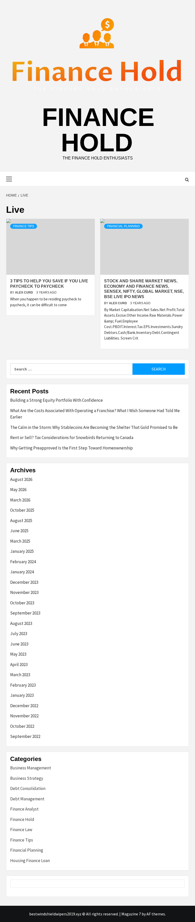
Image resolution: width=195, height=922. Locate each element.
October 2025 (22, 510)
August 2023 (21, 623)
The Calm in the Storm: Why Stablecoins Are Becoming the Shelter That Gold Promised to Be (94, 427)
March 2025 (20, 541)
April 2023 (19, 664)
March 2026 (20, 500)
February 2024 (23, 561)
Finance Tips (23, 226)
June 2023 (19, 644)
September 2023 (25, 613)
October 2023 (22, 603)
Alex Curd (24, 292)
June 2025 (19, 530)
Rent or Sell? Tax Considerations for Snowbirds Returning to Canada (71, 437)
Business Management (30, 768)
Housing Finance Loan (30, 860)
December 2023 (24, 582)
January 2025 (22, 551)
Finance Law (21, 829)
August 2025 (21, 520)
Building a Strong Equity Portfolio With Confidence (56, 400)
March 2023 (20, 674)
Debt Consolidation (27, 788)
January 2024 (22, 572)
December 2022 (24, 705)
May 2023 (18, 654)
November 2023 (24, 592)
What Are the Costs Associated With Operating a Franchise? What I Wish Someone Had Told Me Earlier (95, 414)
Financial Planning (123, 226)
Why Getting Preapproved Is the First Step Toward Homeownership (71, 448)
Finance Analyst (24, 809)
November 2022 (24, 716)
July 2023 (18, 633)
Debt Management (27, 799)
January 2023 (22, 695)
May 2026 (18, 489)
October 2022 (22, 726)
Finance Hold (98, 130)
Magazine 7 (131, 913)
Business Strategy (26, 778)
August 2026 (21, 479)
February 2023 (23, 685)
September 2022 (25, 736)
